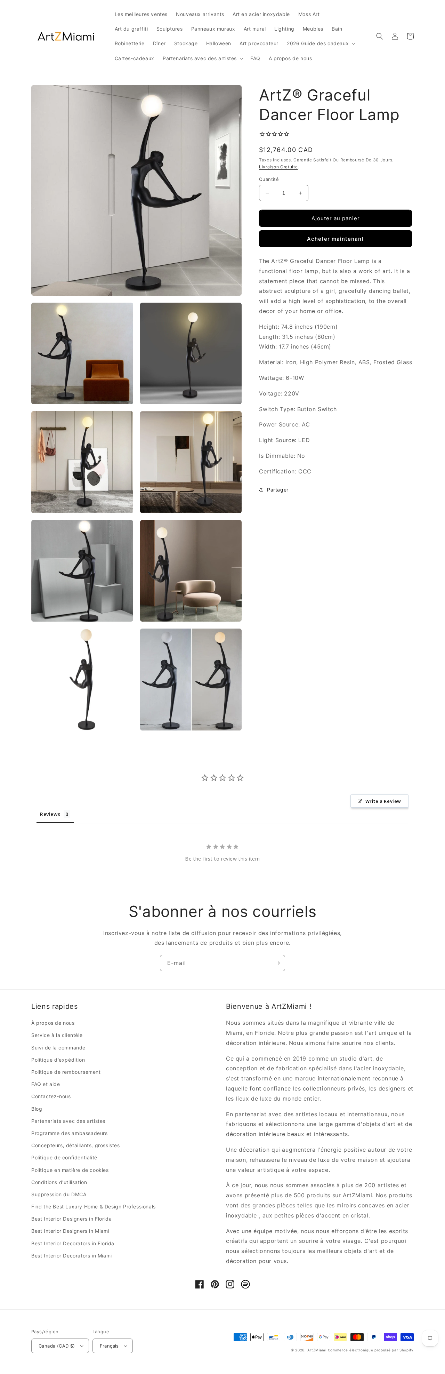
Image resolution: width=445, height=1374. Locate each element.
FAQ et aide (45, 1084)
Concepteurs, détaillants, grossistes (75, 1145)
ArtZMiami (316, 1350)
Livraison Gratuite (278, 166)
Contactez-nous (51, 1096)
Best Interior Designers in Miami (70, 1231)
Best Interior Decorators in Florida (72, 1243)
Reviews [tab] (50, 814)
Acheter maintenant (335, 238)
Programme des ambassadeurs (69, 1133)
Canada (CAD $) (57, 1346)
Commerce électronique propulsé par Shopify (371, 1350)
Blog (36, 1109)
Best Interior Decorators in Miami (71, 1256)
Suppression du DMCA (58, 1194)
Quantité (269, 179)
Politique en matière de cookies (70, 1170)
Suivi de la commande (58, 1048)
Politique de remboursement (66, 1072)
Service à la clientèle (56, 1035)
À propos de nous (53, 1023)
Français (109, 1346)
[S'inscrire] (277, 963)
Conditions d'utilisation (59, 1182)
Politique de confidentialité (64, 1157)
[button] (320, 43)
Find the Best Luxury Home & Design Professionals (93, 1206)
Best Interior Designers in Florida (71, 1219)
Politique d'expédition (58, 1060)
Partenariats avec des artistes (68, 1121)
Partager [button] (278, 490)
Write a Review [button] (383, 801)
